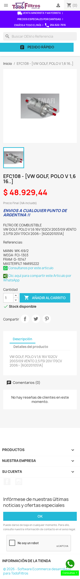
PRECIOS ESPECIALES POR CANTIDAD (39, 19)
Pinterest (46, 319)
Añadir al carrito (45, 297)
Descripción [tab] (22, 339)
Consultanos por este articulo (30, 268)
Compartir (25, 319)
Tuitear (36, 319)
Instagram (18, 481)
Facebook (7, 481)
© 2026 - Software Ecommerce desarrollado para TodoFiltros (37, 571)
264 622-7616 (55, 25)
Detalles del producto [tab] (30, 346)
